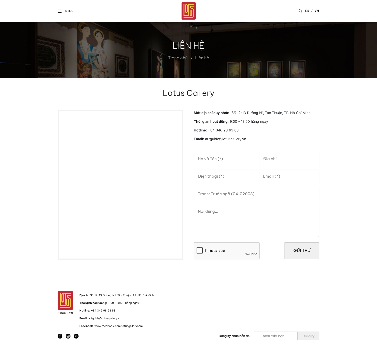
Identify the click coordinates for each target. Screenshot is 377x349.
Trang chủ (178, 57)
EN (307, 10)
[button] (65, 11)
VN (317, 10)
